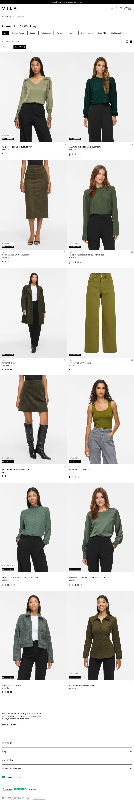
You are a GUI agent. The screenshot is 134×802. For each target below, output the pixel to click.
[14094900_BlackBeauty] (5, 369)
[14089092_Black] (69, 477)
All (5, 33)
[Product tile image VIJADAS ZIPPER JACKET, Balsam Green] (33, 635)
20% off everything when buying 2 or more (67, 2)
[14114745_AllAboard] (75, 154)
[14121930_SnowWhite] (11, 584)
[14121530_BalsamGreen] (2, 153)
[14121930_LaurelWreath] (2, 584)
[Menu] (130, 8)
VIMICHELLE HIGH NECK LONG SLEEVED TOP (20, 577)
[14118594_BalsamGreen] (2, 692)
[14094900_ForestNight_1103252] (2, 369)
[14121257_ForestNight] (2, 476)
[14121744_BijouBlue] (78, 584)
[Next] (2, 99)
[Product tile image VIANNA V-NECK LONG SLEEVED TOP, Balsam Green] (33, 97)
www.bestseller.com (39, 799)
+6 (78, 477)
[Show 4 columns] (127, 42)
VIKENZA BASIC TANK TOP (79, 469)
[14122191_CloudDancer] (72, 262)
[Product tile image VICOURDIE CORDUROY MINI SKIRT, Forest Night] (33, 419)
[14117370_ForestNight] (2, 261)
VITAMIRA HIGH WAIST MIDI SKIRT (16, 255)
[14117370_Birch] (8, 261)
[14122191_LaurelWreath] (69, 262)
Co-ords (60, 33)
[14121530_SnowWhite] (5, 153)
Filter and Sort (12, 42)
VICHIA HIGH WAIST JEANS (80, 363)
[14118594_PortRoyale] (11, 692)
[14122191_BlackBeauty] (75, 262)
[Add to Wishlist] (64, 144)
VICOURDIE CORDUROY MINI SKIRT (16, 469)
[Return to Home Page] (9, 8)
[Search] (116, 8)
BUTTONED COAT (9, 363)
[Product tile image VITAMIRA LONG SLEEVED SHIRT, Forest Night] (100, 635)
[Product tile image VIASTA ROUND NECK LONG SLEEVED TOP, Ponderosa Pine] (100, 97)
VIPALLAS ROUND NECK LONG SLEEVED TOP (86, 255)
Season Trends (18, 33)
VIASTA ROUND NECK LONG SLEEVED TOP (86, 147)
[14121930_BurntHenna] (8, 584)
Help (4, 751)
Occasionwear (87, 33)
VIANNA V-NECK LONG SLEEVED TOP (17, 147)
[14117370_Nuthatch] (5, 261)
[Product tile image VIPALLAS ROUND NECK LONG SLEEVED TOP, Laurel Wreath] (100, 205)
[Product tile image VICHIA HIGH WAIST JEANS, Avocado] (100, 312)
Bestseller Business (11, 768)
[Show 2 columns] (131, 42)
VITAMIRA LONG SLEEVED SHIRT (82, 685)
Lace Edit (102, 33)
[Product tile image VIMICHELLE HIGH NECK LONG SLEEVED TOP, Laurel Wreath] (33, 527)
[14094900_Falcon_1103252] (8, 369)
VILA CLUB (7, 743)
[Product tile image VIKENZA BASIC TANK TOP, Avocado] (100, 419)
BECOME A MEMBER (9, 725)
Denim (72, 33)
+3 (14, 585)
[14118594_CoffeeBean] (8, 692)
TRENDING (6, 17)
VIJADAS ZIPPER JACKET (11, 685)
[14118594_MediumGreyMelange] (5, 692)
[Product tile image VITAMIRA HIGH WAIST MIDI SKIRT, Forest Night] (33, 205)
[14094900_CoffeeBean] (11, 369)
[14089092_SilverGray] (75, 477)
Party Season (46, 33)
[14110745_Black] (69, 369)
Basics (32, 33)
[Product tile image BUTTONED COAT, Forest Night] (33, 312)
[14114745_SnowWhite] (78, 154)
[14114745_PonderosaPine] (69, 154)
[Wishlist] (121, 8)
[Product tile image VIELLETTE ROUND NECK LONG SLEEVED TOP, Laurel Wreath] (100, 527)
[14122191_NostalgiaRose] (78, 262)
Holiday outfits (117, 33)
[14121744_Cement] (72, 584)
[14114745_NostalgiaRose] (72, 154)
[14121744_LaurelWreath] (69, 584)
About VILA (7, 760)
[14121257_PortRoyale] (5, 476)
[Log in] (112, 8)
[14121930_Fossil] (5, 584)
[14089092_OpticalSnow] (72, 477)
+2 (81, 154)
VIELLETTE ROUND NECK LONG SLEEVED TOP (87, 577)
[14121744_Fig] (75, 584)
